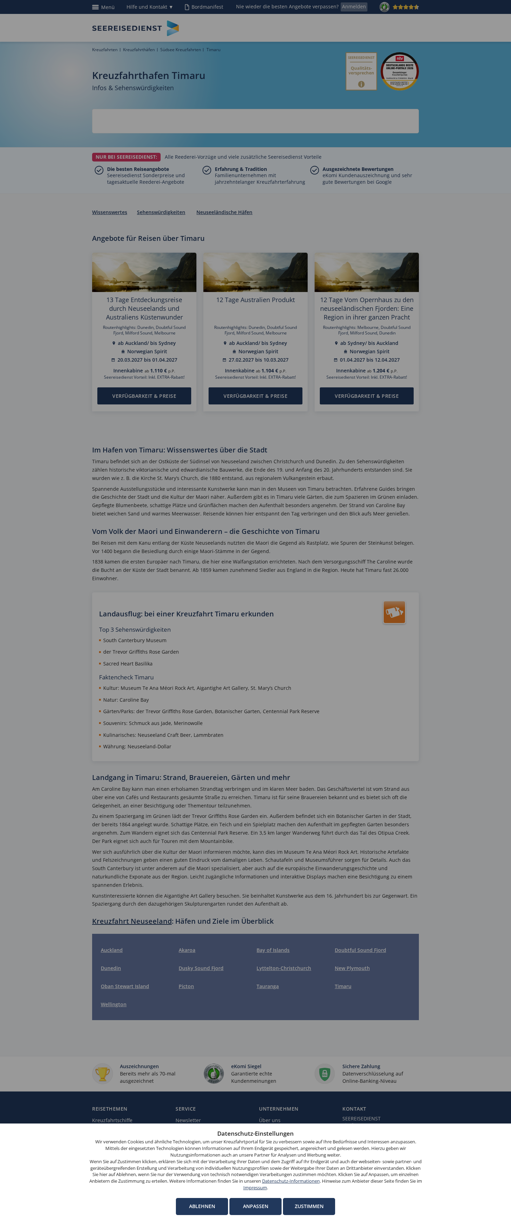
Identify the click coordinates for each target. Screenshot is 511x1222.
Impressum (255, 1188)
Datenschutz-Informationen (291, 1181)
